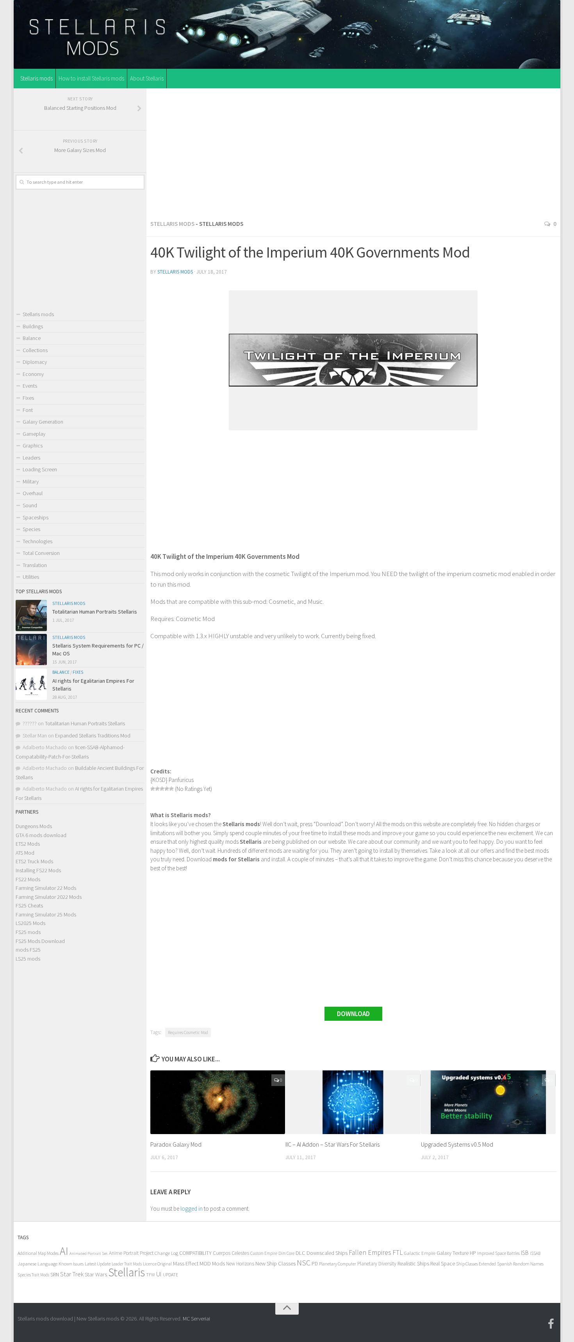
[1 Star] (152, 788)
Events (30, 385)
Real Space (442, 1263)
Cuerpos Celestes (231, 1253)
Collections (35, 350)
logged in (191, 1208)
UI (159, 1274)
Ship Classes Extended (476, 1264)
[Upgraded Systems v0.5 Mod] (488, 1102)
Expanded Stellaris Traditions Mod (92, 735)
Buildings (33, 326)
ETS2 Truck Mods (34, 861)
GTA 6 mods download (41, 835)
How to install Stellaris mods (91, 78)
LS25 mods (28, 958)
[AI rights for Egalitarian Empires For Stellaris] (31, 684)
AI (64, 1251)
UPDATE (170, 1275)
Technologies (37, 541)
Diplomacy (35, 361)
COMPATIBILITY (195, 1252)
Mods (218, 1263)
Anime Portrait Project (131, 1253)
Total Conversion (41, 552)
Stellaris (126, 1272)
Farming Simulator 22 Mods (46, 887)
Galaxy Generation (43, 421)
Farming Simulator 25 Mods (46, 914)
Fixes (28, 397)
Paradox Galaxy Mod (175, 1144)
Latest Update (98, 1264)
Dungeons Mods (34, 826)
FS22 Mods (28, 879)
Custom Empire (263, 1253)
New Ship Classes (275, 1263)
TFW (150, 1275)
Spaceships (35, 517)
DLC (300, 1252)
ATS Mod (25, 852)
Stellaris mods (36, 78)
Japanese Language (37, 1264)
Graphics (33, 445)
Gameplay (34, 433)
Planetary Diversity (376, 1263)
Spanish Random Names (520, 1264)
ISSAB (535, 1253)
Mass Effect (185, 1263)
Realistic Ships (413, 1263)
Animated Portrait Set (89, 1253)
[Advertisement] (353, 152)
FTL (397, 1252)
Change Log (166, 1253)
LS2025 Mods (30, 923)
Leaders (31, 457)
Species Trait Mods (33, 1275)
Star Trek (72, 1274)
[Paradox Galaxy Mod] (217, 1102)
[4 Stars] (166, 788)
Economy (33, 374)
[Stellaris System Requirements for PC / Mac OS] (31, 649)
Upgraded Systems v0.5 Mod (457, 1144)
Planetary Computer (337, 1264)
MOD (205, 1263)
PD (315, 1263)
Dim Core (286, 1253)
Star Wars (96, 1274)
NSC (303, 1262)
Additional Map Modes (38, 1253)
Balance (32, 338)
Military (31, 481)
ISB (525, 1252)
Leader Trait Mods (127, 1264)
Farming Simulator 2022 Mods (49, 896)
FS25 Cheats (29, 905)
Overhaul (33, 493)
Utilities (31, 576)
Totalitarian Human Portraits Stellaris (94, 611)
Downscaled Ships (327, 1252)
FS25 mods (28, 932)
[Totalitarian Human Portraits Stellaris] (31, 615)
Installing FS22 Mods (38, 870)
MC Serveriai (196, 1318)
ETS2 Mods (28, 843)
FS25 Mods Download (40, 941)
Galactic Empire (419, 1253)
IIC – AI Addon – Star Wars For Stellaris (332, 1144)
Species (31, 529)
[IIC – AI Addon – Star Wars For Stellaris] (352, 1102)
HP (473, 1253)
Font (28, 409)
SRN (54, 1274)
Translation (35, 565)
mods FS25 (28, 949)
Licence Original (157, 1264)
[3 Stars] (162, 788)
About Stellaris (147, 78)
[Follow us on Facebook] (550, 1324)
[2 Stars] (157, 788)
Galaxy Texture (453, 1252)
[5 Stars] (171, 788)
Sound (30, 505)
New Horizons (240, 1263)
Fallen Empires (370, 1252)
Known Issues (71, 1264)
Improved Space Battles (498, 1253)
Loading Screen (40, 469)
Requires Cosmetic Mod (188, 1032)
